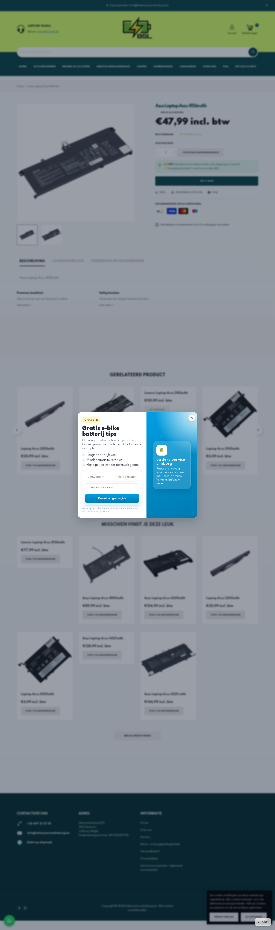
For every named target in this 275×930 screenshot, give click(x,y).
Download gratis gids (112, 498)
